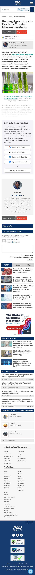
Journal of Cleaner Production (22, 55)
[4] (6, 297)
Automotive (13, 432)
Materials (20, 478)
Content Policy (8, 513)
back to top (29, 521)
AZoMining (7, 463)
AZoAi (19, 456)
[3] (6, 288)
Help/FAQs (21, 485)
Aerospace (13, 414)
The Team (20, 490)
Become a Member (10, 497)
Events (19, 476)
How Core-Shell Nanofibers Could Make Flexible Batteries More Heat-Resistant (23, 288)
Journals (6, 488)
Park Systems (9, 396)
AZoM (6, 451)
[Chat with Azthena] (30, 571)
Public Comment (28, 255)
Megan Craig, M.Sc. (21, 45)
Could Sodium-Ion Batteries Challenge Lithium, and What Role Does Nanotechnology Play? (22, 363)
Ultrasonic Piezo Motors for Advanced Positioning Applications (16, 384)
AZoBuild (7, 461)
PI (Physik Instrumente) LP (12, 388)
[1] (6, 271)
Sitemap (20, 488)
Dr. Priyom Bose (17, 195)
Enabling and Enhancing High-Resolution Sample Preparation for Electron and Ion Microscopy (17, 401)
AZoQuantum (21, 454)
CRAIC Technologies (10, 379)
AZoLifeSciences (22, 461)
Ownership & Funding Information (11, 516)
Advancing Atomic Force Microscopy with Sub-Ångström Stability (17, 392)
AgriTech (12, 423)
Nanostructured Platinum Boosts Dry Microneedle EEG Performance (23, 270)
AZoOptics (7, 458)
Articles (6, 474)
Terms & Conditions (10, 506)
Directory (7, 485)
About (6, 492)
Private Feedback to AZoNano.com (22, 257)
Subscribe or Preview (15, 416)
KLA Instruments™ (10, 406)
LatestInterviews (17, 264)
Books (19, 471)
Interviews (7, 483)
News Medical (22, 458)
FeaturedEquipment (28, 264)
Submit (30, 260)
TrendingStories (6, 264)
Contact (6, 502)
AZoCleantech (8, 456)
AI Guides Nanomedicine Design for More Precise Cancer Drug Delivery (22, 297)
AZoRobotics (8, 454)
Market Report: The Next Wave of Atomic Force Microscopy (22, 353)
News (10, 16)
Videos (6, 478)
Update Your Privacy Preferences (18, 569)
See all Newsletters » (8, 440)
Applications (21, 481)
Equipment (7, 476)
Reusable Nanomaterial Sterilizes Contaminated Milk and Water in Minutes (23, 305)
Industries (21, 483)
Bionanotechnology (19, 16)
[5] (6, 306)
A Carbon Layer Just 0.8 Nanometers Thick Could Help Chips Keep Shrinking (23, 279)
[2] (6, 279)
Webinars (7, 481)
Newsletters (7, 499)
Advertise (7, 504)
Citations (6, 226)
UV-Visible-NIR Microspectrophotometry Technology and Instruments (17, 375)
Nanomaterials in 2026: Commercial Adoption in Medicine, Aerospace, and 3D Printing (23, 344)
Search (6, 495)
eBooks (20, 474)
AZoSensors (21, 451)
